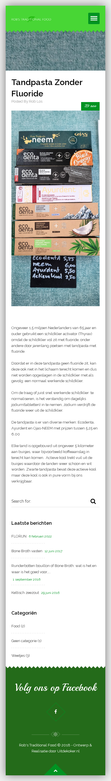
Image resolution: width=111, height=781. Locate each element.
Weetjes (18, 655)
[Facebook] (55, 711)
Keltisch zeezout (25, 592)
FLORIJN (18, 536)
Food (15, 626)
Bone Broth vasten (26, 551)
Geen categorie (24, 641)
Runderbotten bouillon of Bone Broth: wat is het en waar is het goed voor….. (53, 569)
